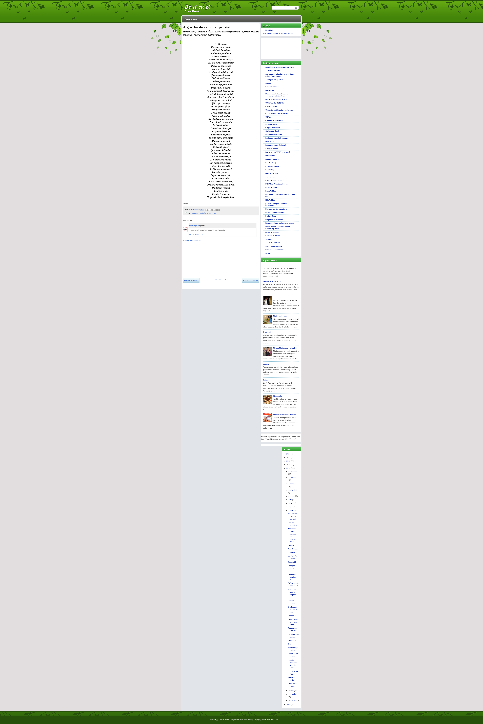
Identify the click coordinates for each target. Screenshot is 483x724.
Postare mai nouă (191, 280)
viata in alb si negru (273, 246)
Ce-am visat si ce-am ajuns (293, 622)
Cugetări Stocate (272, 128)
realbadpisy (194, 225)
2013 (288, 458)
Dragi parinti (267, 332)
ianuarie (292, 700)
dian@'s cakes (271, 149)
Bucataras (269, 90)
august (291, 496)
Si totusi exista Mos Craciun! (284, 415)
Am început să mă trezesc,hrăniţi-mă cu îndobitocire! (279, 75)
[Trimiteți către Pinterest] (219, 210)
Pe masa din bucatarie (274, 213)
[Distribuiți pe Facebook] (216, 210)
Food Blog (269, 170)
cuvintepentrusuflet (273, 135)
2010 (288, 468)
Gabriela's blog (271, 173)
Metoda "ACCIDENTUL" (272, 281)
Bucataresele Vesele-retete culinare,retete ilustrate (276, 95)
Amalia (268, 83)
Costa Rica (243, 720)
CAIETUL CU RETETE (274, 103)
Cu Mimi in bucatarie (274, 120)
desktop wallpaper (254, 720)
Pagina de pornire (191, 19)
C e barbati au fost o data (292, 609)
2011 (288, 465)
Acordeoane (293, 549)
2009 (288, 705)
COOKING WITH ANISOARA (277, 113)
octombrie (292, 484)
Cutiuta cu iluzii (272, 131)
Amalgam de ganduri (274, 80)
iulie (290, 500)
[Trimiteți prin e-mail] (209, 210)
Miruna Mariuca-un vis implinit (285, 348)
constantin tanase (205, 213)
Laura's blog (270, 191)
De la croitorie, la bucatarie (276, 138)
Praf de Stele (270, 216)
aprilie (291, 510)
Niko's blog (270, 200)
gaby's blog (270, 177)
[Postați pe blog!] (212, 210)
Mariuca (266, 364)
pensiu (215, 213)
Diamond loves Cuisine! (275, 145)
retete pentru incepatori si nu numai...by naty (277, 228)
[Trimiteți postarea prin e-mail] (206, 210)
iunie (290, 503)
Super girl (292, 562)
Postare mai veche (250, 280)
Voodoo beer (293, 616)
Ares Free (274, 720)
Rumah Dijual (266, 720)
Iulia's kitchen (271, 187)
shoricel (268, 239)
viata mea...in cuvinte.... (275, 250)
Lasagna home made (291, 568)
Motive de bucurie (280, 316)
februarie (292, 694)
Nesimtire (292, 640)
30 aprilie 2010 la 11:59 (196, 235)
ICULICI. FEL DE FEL (274, 180)
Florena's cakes (272, 166)
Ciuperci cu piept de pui (292, 577)
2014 (288, 454)
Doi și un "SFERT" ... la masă (277, 152)
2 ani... (290, 644)
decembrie (293, 471)
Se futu (265, 380)
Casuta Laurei (271, 106)
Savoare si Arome (272, 236)
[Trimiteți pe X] (214, 210)
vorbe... (268, 253)
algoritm (195, 213)
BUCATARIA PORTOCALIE (276, 99)
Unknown (194, 210)
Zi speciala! (277, 396)
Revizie (291, 545)
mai (290, 507)
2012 (288, 461)
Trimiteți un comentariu (192, 240)
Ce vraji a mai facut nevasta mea (279, 110)
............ (266, 265)
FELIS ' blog (270, 163)
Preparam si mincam (274, 220)
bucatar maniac (272, 87)
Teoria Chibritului (272, 243)
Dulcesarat (270, 156)
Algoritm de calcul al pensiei (292, 516)
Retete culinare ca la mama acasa (279, 223)
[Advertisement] (202, 259)
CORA (268, 117)
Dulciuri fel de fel (272, 159)
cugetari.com (271, 124)
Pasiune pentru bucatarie (276, 209)
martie (291, 691)
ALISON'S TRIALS (272, 71)
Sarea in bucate (272, 232)
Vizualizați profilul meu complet (278, 34)
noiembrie (292, 478)
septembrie (293, 490)
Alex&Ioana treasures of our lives (279, 67)
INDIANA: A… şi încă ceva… (277, 184)
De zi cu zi (197, 6)
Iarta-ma (291, 552)
